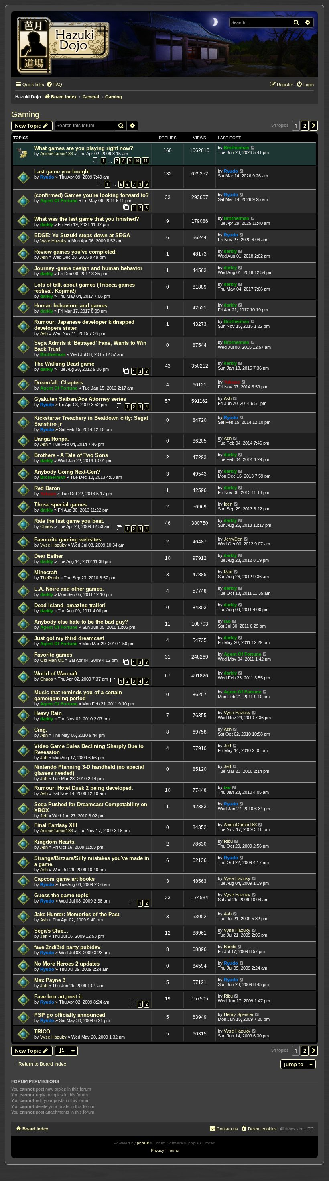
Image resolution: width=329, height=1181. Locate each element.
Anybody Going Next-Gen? (67, 472)
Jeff (43, 757)
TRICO (42, 1032)
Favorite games (53, 655)
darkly (46, 224)
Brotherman (236, 147)
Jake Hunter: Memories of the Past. (77, 914)
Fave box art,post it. (58, 997)
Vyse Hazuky (53, 240)
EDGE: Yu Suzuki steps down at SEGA (82, 235)
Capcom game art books (64, 879)
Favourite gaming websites (67, 540)
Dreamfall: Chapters (58, 383)
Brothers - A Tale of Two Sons (71, 455)
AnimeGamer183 (56, 153)
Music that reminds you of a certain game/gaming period (78, 695)
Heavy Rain (48, 713)
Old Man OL (52, 660)
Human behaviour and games (70, 306)
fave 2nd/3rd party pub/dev (67, 947)
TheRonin (49, 577)
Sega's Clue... (51, 931)
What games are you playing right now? (83, 148)
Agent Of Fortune (58, 200)
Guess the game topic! (62, 895)
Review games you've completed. (75, 252)
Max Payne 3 (49, 980)
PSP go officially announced (69, 1015)
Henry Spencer (239, 1014)
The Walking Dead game (64, 364)
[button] (314, 125)
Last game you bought (62, 172)
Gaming (25, 114)
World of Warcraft (55, 674)
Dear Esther (48, 556)
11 (146, 160)
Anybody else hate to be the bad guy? (81, 622)
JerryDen (233, 539)
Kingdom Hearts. (55, 842)
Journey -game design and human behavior (88, 268)
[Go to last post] (253, 147)
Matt (228, 571)
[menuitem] (54, 84)
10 (137, 160)
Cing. (40, 730)
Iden (228, 504)
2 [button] (304, 125)
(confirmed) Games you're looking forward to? (91, 195)
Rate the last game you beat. (69, 521)
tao (227, 621)
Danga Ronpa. (51, 439)
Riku (228, 841)
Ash (44, 257)
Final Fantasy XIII (55, 825)
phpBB (143, 1143)
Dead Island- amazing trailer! (70, 605)
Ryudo (47, 177)
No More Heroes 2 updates (67, 964)
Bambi (230, 946)
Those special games (60, 505)
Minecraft (45, 572)
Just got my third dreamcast (69, 638)
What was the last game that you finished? (86, 219)
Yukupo (232, 382)
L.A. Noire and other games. (69, 589)
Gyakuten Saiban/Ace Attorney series (80, 399)
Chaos (46, 526)
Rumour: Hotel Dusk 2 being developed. (83, 788)
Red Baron (47, 488)
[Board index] (66, 44)
